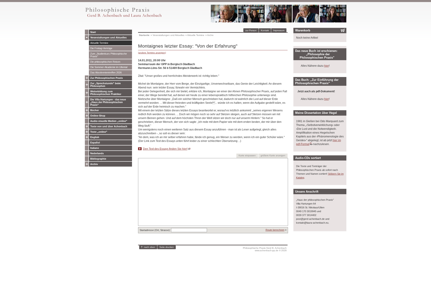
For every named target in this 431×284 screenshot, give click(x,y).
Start (93, 32)
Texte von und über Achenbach (108, 126)
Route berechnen (275, 230)
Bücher (94, 110)
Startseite (144, 35)
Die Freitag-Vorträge (101, 48)
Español (95, 142)
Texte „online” (98, 131)
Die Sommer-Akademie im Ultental (108, 67)
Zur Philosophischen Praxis (106, 78)
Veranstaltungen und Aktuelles (108, 37)
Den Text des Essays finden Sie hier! (165, 148)
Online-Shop (97, 115)
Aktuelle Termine (99, 43)
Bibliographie (98, 158)
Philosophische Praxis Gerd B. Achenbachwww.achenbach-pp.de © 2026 (265, 249)
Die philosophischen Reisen (105, 61)
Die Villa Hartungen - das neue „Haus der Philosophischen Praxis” (108, 102)
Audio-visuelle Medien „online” (108, 121)
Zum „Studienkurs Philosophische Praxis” (108, 55)
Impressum (278, 30)
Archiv (94, 164)
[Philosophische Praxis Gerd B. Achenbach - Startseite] (123, 17)
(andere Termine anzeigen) (152, 52)
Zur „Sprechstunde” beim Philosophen (105, 84)
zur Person (251, 30)
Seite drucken (166, 247)
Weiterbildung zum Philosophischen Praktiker (105, 92)
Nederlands (97, 153)
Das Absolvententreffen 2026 (106, 72)
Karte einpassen (247, 155)
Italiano (94, 148)
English (94, 137)
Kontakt (265, 30)
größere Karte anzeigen (273, 155)
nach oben (149, 247)
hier (326, 65)
